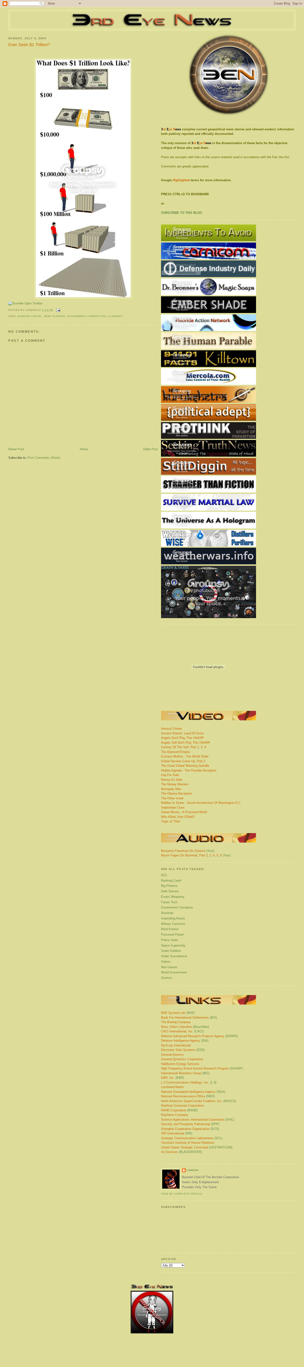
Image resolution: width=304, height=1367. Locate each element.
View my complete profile (181, 1193)
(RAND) (179, 1110)
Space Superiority (173, 945)
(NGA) (193, 1092)
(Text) (210, 851)
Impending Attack (173, 918)
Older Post (150, 449)
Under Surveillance (174, 956)
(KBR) (172, 1077)
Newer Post (16, 449)
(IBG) (185, 1073)
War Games (169, 967)
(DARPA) (199, 1036)
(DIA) (184, 1040)
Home (84, 449)
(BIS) (189, 1017)
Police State (169, 940)
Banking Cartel (30, 316)
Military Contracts (173, 924)
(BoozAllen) (185, 1027)
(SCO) (190, 1129)
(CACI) (182, 1031)
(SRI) (176, 1133)
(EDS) (183, 1050)
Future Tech (169, 902)
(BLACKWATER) (181, 1152)
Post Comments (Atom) (44, 457)
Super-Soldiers (171, 950)
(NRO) (188, 1096)
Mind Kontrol (169, 929)
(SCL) (191, 1138)
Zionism (166, 978)
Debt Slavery (54, 316)
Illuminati (115, 316)
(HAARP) (202, 1068)
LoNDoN (192, 1170)
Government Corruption (86, 316)
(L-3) (188, 1082)
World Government (174, 972)
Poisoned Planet (172, 934)
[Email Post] (57, 310)
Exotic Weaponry (173, 896)
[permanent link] (25, 303)
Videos (166, 961)
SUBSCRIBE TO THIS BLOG (181, 213)
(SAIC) (197, 1119)
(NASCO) (198, 1101)
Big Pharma (169, 886)
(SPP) (190, 1124)
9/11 (164, 875)
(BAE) (178, 1013)
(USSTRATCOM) (196, 1147)
